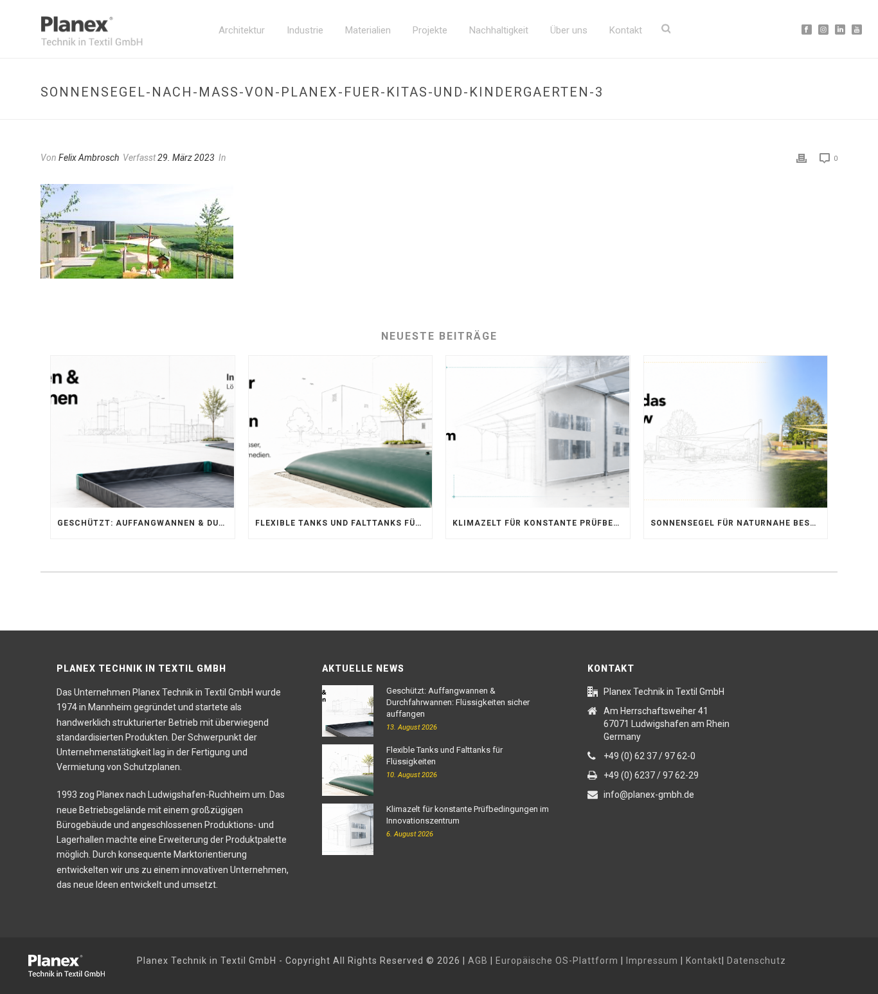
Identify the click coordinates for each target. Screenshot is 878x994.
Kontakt (625, 30)
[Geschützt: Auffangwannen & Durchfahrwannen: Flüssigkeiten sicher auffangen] (143, 432)
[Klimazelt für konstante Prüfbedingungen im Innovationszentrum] (538, 432)
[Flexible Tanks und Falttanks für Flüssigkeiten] (341, 432)
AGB (478, 960)
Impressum (652, 960)
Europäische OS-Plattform (557, 960)
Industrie (305, 30)
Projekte (430, 30)
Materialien (368, 30)
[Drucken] (801, 158)
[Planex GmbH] (76, 964)
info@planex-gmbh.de (649, 794)
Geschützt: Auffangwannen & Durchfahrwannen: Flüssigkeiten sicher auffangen (146, 523)
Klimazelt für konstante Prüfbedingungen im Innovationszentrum (541, 523)
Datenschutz (756, 960)
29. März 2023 (186, 157)
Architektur (242, 30)
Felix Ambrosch (88, 157)
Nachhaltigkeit (498, 30)
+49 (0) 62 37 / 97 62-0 (649, 756)
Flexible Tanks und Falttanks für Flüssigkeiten (344, 523)
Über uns (568, 30)
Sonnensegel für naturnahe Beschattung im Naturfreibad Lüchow (739, 523)
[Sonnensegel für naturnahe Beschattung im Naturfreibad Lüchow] (736, 432)
